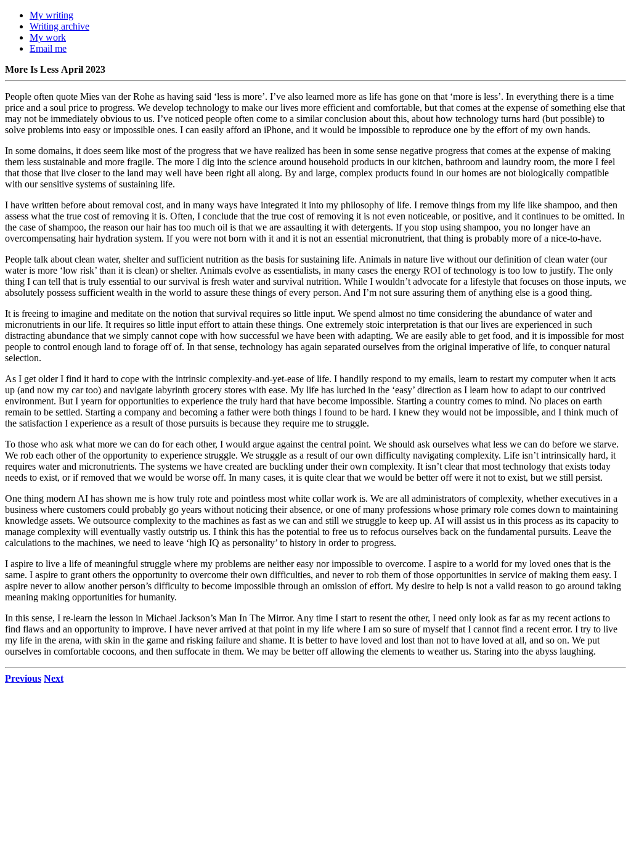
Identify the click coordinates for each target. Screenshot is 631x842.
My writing (51, 15)
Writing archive (59, 26)
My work (48, 37)
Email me (48, 48)
